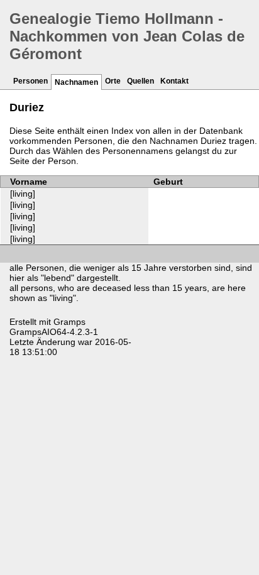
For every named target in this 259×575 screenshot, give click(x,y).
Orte (113, 81)
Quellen (140, 81)
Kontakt (174, 81)
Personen (30, 81)
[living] (22, 194)
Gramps (69, 322)
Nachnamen (76, 82)
